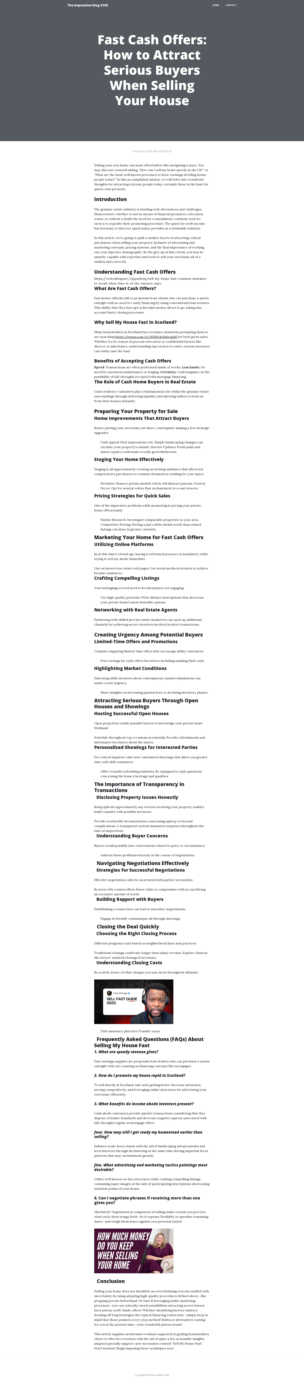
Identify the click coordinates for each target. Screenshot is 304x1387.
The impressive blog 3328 (87, 5)
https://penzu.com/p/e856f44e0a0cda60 (146, 337)
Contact (231, 5)
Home (216, 5)
